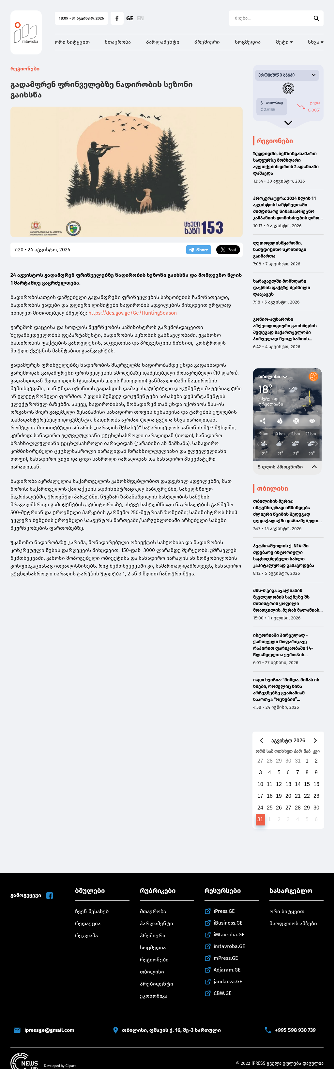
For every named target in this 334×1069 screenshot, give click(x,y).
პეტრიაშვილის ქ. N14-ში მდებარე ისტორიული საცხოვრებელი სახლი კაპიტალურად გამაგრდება (283, 555)
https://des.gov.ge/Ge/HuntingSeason (132, 313)
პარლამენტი (162, 42)
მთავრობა (118, 42)
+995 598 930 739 (295, 1030)
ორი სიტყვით (72, 42)
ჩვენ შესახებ (92, 911)
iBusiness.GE (228, 923)
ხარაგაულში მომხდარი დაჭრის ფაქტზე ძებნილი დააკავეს (281, 287)
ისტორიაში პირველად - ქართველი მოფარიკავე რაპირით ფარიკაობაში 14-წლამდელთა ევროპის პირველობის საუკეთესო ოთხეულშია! (283, 645)
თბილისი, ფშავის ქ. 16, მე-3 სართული (171, 1030)
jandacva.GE (228, 981)
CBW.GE (223, 993)
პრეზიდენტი (156, 984)
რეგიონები (24, 69)
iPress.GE (224, 911)
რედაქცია (87, 923)
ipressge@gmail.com (49, 1030)
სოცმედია (248, 42)
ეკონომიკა (153, 996)
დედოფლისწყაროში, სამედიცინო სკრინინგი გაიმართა (279, 249)
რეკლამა (86, 935)
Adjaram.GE (227, 970)
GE (129, 18)
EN (140, 18)
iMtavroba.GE (229, 934)
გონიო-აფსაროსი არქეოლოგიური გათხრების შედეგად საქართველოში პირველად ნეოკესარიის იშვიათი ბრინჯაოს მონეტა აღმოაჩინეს (285, 329)
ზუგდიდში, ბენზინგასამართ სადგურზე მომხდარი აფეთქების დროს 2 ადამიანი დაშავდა (286, 163)
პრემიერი (207, 42)
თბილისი (152, 972)
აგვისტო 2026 (288, 740)
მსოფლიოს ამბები (293, 923)
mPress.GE (226, 958)
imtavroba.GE (229, 946)
